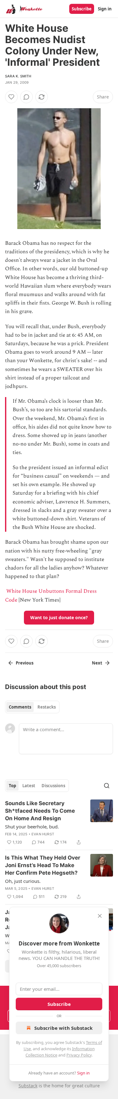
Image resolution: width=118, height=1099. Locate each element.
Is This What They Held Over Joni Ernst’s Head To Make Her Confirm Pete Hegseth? (42, 865)
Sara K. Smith (18, 76)
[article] (59, 822)
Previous (24, 663)
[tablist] (32, 707)
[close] (100, 916)
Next (97, 663)
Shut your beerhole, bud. (32, 826)
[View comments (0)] (26, 97)
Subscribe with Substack (63, 1028)
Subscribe (82, 9)
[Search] (106, 785)
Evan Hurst (42, 834)
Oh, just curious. (23, 881)
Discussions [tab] (53, 785)
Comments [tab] (20, 707)
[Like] (11, 97)
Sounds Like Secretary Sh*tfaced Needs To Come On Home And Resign (40, 810)
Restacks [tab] (46, 707)
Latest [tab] (28, 785)
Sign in (105, 9)
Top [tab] (12, 785)
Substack (28, 1086)
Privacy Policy (79, 1055)
